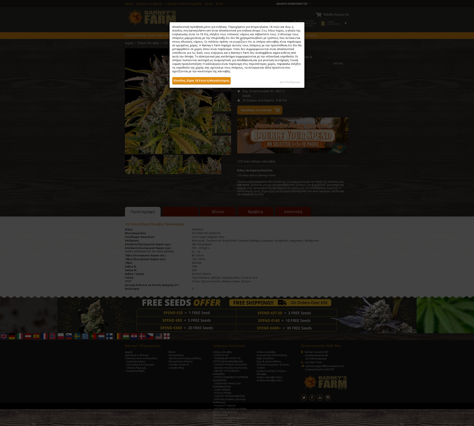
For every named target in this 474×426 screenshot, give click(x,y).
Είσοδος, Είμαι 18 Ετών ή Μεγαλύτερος (201, 80)
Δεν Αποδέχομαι (290, 82)
